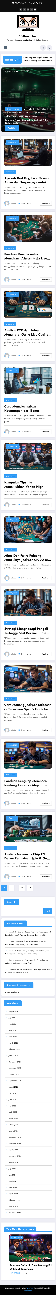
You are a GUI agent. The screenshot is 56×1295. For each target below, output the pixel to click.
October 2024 (14, 1150)
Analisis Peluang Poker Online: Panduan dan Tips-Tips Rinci (29, 122)
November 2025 (15, 1068)
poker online (42, 112)
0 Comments (26, 203)
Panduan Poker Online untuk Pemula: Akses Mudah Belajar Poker (28, 1267)
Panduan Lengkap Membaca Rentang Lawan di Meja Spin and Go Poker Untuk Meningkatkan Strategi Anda (26, 783)
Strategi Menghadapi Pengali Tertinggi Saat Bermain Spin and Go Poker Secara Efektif (26, 631)
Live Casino (10, 172)
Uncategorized (15, 109)
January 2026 (13, 1055)
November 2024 (15, 1143)
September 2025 (15, 1080)
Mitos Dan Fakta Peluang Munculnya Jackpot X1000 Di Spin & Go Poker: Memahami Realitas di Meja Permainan (26, 558)
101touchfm (27, 36)
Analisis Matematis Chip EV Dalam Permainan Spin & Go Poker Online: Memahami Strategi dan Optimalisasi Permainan (25, 856)
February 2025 (14, 1124)
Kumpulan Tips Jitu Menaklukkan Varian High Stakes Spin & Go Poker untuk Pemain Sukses (27, 484)
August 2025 (13, 1087)
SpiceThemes (28, 1291)
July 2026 (12, 1018)
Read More (14, 128)
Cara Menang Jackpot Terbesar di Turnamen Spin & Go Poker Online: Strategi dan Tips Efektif (27, 707)
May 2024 (12, 1181)
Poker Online (10, 400)
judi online (43, 109)
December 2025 (15, 1062)
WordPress (29, 1288)
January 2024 (13, 1206)
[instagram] (31, 9)
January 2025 (13, 1131)
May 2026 (12, 1030)
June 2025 (12, 1099)
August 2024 (13, 1162)
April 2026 (13, 1036)
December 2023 (15, 1212)
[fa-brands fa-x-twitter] (24, 9)
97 (22, 887)
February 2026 (14, 1049)
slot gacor (21, 115)
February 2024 (14, 1200)
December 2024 (15, 1137)
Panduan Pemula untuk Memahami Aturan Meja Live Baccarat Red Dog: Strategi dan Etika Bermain (25, 256)
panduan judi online (27, 112)
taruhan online (33, 115)
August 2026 (13, 1011)
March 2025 (13, 1118)
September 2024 (15, 1156)
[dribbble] (28, 9)
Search (11, 902)
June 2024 (12, 1175)
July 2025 (12, 1093)
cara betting (33, 109)
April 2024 (13, 1187)
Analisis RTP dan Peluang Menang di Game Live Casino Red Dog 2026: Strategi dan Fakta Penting (26, 332)
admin (11, 71)
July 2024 (12, 1168)
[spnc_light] (49, 48)
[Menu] (5, 48)
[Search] (43, 48)
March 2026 (13, 1043)
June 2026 (12, 1024)
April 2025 (13, 1112)
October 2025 (14, 1074)
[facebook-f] (21, 9)
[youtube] (35, 9)
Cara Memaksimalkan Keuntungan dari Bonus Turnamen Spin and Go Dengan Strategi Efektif (28, 408)
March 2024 (13, 1194)
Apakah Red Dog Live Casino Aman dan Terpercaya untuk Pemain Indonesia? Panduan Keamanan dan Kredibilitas (26, 180)
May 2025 (12, 1106)
